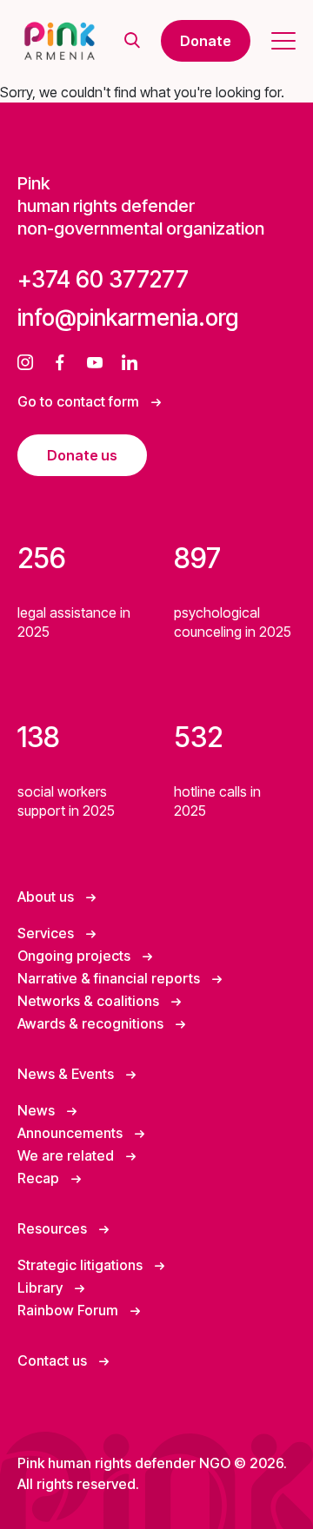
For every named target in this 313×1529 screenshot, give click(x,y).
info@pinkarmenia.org (127, 317)
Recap (40, 1178)
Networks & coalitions (90, 1000)
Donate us (82, 455)
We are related (67, 1155)
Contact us (53, 1360)
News (37, 1110)
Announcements (71, 1133)
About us (47, 896)
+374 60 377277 (103, 279)
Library (41, 1287)
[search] (132, 41)
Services (47, 933)
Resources (53, 1228)
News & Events (67, 1073)
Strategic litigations (81, 1265)
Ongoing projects (75, 955)
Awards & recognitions (92, 1023)
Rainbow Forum (69, 1310)
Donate (205, 41)
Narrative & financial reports (110, 978)
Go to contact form (80, 401)
